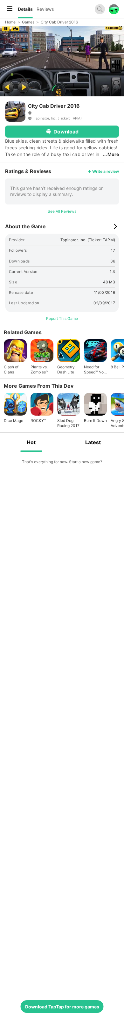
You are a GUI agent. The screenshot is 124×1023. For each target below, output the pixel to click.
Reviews (45, 9)
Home (10, 22)
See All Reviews (62, 211)
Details (25, 9)
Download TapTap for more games (62, 1006)
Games (28, 22)
